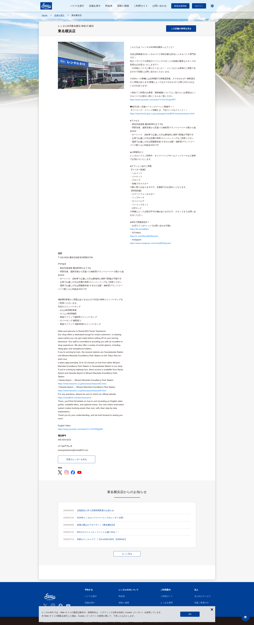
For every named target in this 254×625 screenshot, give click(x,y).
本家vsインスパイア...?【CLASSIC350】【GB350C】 (102, 539)
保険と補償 (124, 602)
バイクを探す (91, 596)
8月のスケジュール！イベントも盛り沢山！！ (98, 532)
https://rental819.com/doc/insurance (74, 397)
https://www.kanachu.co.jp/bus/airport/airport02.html (82, 383)
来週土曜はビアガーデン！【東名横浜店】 (96, 525)
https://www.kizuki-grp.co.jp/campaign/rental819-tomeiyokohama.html (162, 113)
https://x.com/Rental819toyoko (144, 236)
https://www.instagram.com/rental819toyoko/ (150, 243)
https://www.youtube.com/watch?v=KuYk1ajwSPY (153, 99)
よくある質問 (166, 602)
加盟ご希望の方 (201, 602)
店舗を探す (90, 602)
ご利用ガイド (166, 596)
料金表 (122, 596)
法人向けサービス (202, 596)
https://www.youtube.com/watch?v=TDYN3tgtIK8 (80, 429)
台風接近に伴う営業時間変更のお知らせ (95, 510)
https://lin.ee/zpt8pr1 (139, 229)
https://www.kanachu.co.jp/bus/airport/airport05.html (82, 390)
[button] (245, 617)
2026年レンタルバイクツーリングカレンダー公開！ (101, 517)
